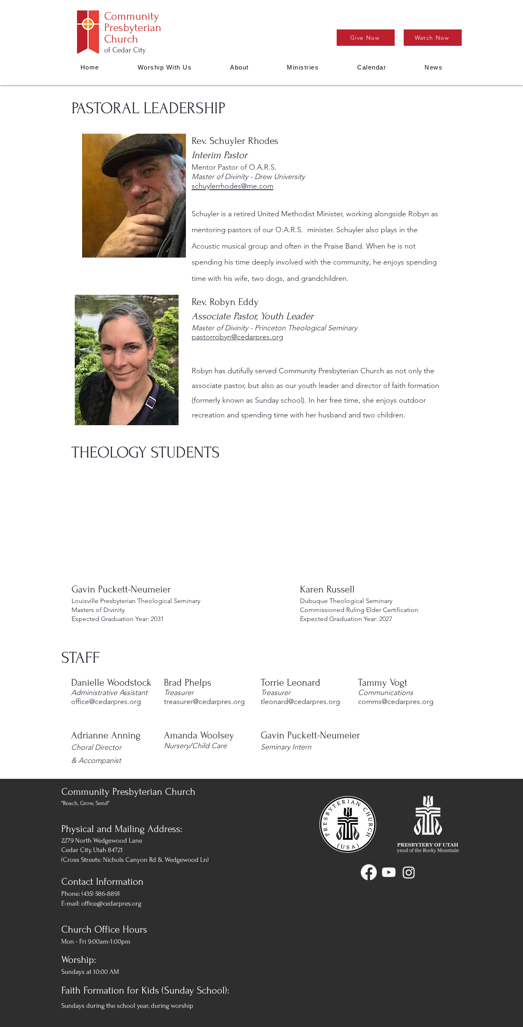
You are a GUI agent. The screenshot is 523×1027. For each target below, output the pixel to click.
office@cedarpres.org (106, 701)
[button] (239, 67)
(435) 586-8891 (101, 893)
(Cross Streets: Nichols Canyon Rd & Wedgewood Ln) (135, 859)
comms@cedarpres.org (396, 701)
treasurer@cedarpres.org (204, 701)
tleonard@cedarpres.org (300, 701)
